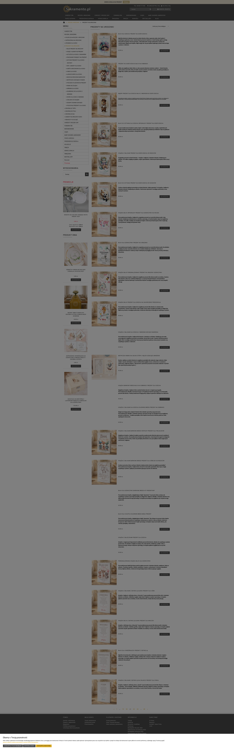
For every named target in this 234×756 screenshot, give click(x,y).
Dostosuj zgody (29, 745)
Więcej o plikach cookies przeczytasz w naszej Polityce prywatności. (20, 742)
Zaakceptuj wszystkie (43, 745)
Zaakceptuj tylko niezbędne (13, 745)
